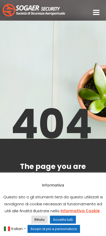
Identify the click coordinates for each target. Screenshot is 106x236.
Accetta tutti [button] (63, 219)
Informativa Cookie (80, 211)
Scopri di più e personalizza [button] (54, 228)
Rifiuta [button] (39, 219)
